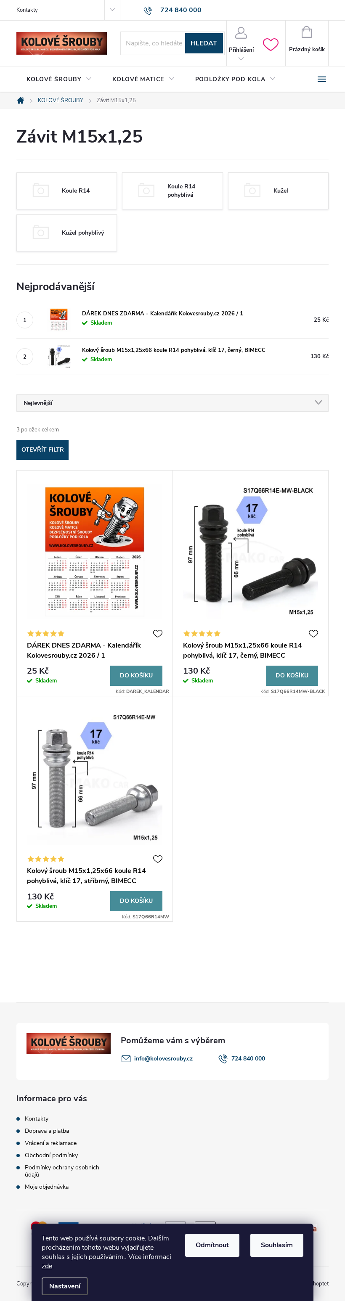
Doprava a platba (47, 1131)
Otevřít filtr (42, 450)
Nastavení (64, 1286)
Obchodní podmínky (51, 1155)
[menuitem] (59, 79)
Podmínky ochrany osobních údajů (62, 1171)
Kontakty (27, 10)
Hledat (204, 43)
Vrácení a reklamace (51, 1143)
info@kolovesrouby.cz (163, 1059)
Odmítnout (212, 1245)
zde (47, 1266)
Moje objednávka (47, 1187)
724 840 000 (248, 1059)
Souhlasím (277, 1245)
